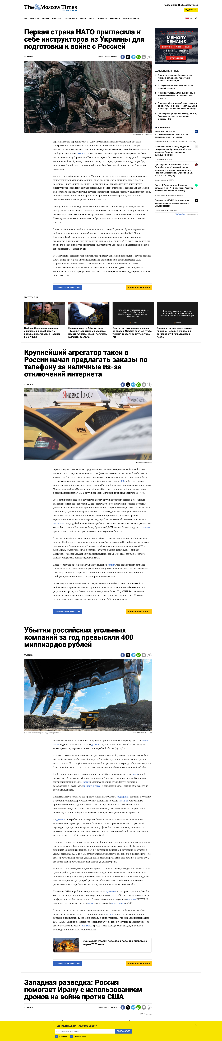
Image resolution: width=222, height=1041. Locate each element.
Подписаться (111, 536)
